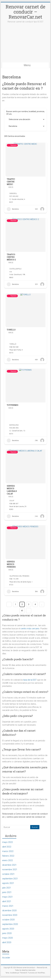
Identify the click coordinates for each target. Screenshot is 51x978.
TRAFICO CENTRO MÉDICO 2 (11, 257)
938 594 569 (13, 347)
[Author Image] (42, 209)
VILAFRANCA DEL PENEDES (19, 576)
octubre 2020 (8, 919)
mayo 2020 (7, 938)
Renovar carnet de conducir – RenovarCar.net (25, 12)
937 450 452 (13, 196)
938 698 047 (13, 504)
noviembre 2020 (9, 915)
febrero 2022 (8, 856)
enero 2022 (7, 860)
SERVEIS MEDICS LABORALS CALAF (12, 490)
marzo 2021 (7, 906)
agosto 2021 (8, 883)
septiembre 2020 (10, 924)
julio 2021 (6, 887)
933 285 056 (13, 428)
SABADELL (13, 193)
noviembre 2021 (9, 869)
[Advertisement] (25, 45)
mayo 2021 (7, 897)
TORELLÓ (12, 344)
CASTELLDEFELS (15, 269)
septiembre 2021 (10, 878)
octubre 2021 (8, 874)
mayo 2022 (7, 842)
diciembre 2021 (9, 865)
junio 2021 (7, 892)
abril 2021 (6, 901)
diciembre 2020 (9, 910)
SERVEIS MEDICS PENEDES (11, 564)
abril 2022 (6, 846)
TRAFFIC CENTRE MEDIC (11, 181)
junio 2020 (7, 933)
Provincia (10, 126)
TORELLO (11, 329)
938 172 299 (13, 579)
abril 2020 (6, 942)
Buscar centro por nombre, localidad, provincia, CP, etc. (25, 112)
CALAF (11, 501)
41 (22, 610)
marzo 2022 (7, 851)
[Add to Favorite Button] (31, 183)
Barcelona (15, 209)
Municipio (10, 119)
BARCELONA (14, 425)
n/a (10, 272)
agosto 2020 (8, 928)
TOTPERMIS (12, 405)
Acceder (6, 957)
